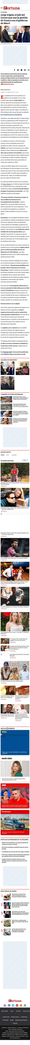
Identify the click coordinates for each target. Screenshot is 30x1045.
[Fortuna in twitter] (13, 1005)
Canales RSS (6, 1017)
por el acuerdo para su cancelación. (11, 114)
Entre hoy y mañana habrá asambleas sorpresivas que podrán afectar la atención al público (15, 855)
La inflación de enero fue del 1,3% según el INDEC (15, 851)
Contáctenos (24, 1017)
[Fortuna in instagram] (5, 1005)
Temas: (3, 455)
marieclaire (15, 759)
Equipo (12, 1020)
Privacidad (5, 1020)
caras (15, 785)
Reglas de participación (21, 1020)
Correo (7, 454)
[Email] (28, 70)
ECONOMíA (4, 12)
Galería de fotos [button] (8, 84)
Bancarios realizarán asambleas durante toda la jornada (15, 847)
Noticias (18, 1011)
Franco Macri (6, 184)
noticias (15, 732)
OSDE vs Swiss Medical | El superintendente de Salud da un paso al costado (15, 843)
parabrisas (15, 812)
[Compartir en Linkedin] (25, 70)
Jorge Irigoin (14, 454)
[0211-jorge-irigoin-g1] (22, 368)
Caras (12, 1011)
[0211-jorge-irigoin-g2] (7, 383)
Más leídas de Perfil (9, 891)
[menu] (2, 8)
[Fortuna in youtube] (17, 1005)
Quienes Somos (15, 1017)
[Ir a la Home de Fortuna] (12, 8)
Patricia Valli (7, 352)
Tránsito (15, 1023)
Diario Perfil (4, 1011)
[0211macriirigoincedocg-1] (7, 368)
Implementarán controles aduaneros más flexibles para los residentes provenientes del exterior (14, 860)
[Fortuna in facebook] (9, 1005)
